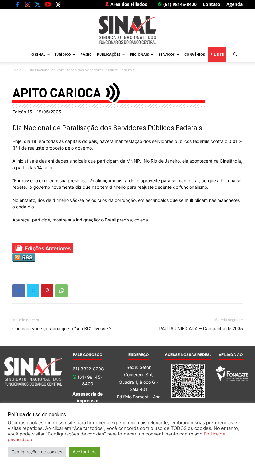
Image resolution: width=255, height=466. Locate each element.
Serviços (167, 54)
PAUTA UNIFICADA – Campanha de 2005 (201, 328)
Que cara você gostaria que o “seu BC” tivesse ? (62, 328)
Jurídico (63, 54)
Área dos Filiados (128, 4)
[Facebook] (17, 4)
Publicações (108, 54)
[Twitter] (37, 4)
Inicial (17, 70)
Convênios (194, 54)
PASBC (86, 54)
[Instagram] (27, 4)
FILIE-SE (217, 54)
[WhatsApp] (61, 290)
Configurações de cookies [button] (37, 451)
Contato (211, 4)
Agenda (234, 4)
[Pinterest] (47, 290)
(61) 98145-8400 (179, 4)
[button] (235, 55)
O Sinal (38, 54)
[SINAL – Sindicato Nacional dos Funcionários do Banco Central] (127, 30)
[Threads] (58, 4)
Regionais (139, 54)
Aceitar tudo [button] (85, 451)
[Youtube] (48, 4)
